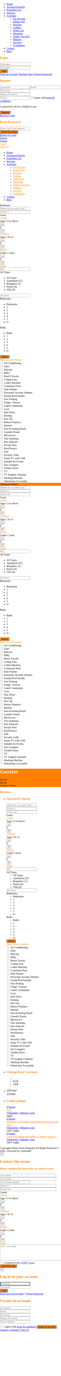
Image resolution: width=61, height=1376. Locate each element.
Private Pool (10, 445)
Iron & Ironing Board (15, 428)
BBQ (6, 373)
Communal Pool (12, 386)
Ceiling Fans (10, 379)
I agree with (20, 1326)
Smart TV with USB (14, 458)
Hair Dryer (9, 412)
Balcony (8, 369)
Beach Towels (11, 376)
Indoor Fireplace (12, 422)
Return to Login (8, 135)
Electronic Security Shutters (18, 392)
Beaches (17, 24)
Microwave (10, 435)
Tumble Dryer (11, 468)
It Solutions (19, 45)
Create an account (46, 1327)
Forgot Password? (43, 74)
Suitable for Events (13, 461)
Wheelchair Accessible (15, 481)
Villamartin (12, 1113)
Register (5, 112)
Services (11, 12)
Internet (8, 425)
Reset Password (9, 132)
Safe (6, 451)
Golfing (17, 27)
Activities (11, 15)
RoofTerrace (10, 448)
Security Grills (11, 455)
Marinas (17, 39)
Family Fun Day (21, 36)
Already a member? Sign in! (14, 1330)
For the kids (19, 18)
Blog (9, 51)
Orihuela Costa (27, 1113)
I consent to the (19, 1262)
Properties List (14, 10)
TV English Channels (15, 474)
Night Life (18, 30)
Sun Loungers (11, 464)
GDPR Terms (27, 1262)
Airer (6, 366)
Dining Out (19, 21)
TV (5, 471)
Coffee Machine (12, 382)
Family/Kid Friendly (14, 396)
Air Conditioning (12, 363)
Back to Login (7, 115)
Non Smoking (11, 438)
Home (10, 4)
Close (3, 265)
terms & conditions (26, 1326)
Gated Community (13, 405)
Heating (8, 415)
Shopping (18, 33)
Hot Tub (8, 418)
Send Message (8, 1266)
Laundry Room (12, 432)
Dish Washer (10, 389)
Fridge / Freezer (12, 402)
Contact (10, 48)
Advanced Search (16, 7)
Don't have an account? (12, 1293)
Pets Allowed (11, 441)
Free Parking (10, 399)
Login (3, 71)
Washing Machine (13, 478)
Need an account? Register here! (16, 74)
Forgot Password (34, 1293)
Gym (6, 409)
